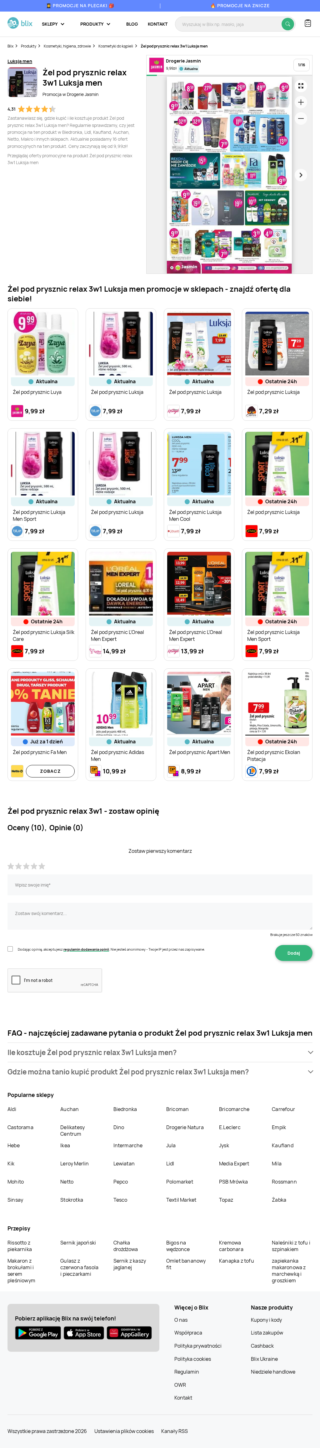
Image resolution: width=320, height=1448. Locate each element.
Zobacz (50, 771)
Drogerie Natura (185, 1127)
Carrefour (283, 1109)
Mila (277, 1163)
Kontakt (158, 24)
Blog (132, 24)
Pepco (120, 1181)
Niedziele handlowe (273, 1371)
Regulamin (186, 1371)
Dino (118, 1127)
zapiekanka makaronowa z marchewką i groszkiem (289, 1270)
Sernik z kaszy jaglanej (129, 1264)
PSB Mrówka (233, 1181)
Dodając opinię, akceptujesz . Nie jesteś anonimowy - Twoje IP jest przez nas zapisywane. (111, 949)
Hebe (14, 1145)
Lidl (170, 1163)
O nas (181, 1319)
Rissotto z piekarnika (20, 1246)
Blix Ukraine (264, 1358)
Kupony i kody (266, 1319)
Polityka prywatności (198, 1345)
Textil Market (181, 1199)
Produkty (28, 46)
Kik (11, 1163)
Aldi (12, 1109)
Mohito (16, 1181)
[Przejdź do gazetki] (301, 86)
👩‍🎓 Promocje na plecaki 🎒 (80, 5)
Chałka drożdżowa (125, 1246)
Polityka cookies (192, 1358)
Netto (66, 1181)
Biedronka (125, 1109)
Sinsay (15, 1199)
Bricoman (177, 1109)
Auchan (69, 1109)
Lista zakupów (267, 1332)
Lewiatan (124, 1163)
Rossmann (284, 1181)
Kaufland (282, 1145)
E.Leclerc (230, 1127)
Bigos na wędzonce (178, 1246)
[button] (160, 1052)
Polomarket (179, 1181)
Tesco (120, 1199)
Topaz (226, 1199)
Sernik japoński (78, 1242)
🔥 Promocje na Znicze (240, 5)
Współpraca (188, 1332)
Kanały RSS (174, 1431)
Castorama (20, 1127)
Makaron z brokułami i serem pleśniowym (21, 1270)
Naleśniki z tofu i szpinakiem (291, 1246)
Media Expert (234, 1163)
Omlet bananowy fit (186, 1264)
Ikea (65, 1145)
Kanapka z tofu (236, 1260)
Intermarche (128, 1145)
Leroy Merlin (74, 1163)
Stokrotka (71, 1199)
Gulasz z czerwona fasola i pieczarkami (79, 1267)
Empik (279, 1127)
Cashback (262, 1345)
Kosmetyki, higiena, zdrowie (67, 46)
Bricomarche (234, 1109)
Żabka (279, 1199)
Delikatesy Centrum (72, 1130)
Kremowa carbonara (231, 1246)
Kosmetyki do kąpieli (115, 46)
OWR (180, 1384)
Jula (171, 1145)
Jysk (224, 1145)
